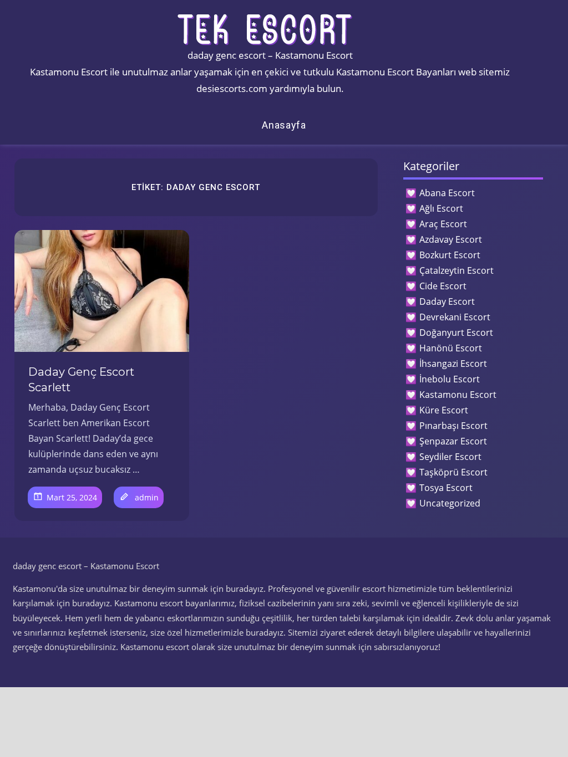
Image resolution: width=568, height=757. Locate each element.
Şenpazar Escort (453, 441)
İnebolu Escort (449, 379)
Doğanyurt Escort (456, 332)
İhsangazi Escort (453, 363)
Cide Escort (442, 286)
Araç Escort (443, 224)
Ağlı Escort (441, 208)
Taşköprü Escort (453, 472)
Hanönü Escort (450, 348)
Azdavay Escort (450, 239)
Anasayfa (284, 125)
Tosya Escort (446, 488)
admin (147, 497)
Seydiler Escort (450, 457)
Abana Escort (447, 193)
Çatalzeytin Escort (456, 270)
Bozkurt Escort (449, 255)
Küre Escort (443, 410)
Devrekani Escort (454, 317)
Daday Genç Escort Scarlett (81, 379)
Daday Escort (447, 301)
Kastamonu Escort (457, 394)
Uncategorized (449, 503)
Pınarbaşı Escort (453, 426)
